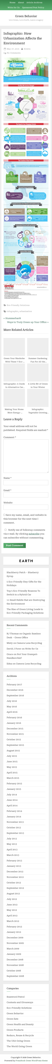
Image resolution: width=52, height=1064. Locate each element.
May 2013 (12, 844)
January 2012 (14, 932)
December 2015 (15, 728)
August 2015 (13, 750)
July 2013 (12, 838)
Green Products (15, 1030)
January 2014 (14, 816)
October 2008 (14, 970)
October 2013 (14, 827)
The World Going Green (19, 1046)
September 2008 (15, 976)
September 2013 (15, 833)
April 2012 (12, 915)
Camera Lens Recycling (29, 643)
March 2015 (13, 778)
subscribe (34, 533)
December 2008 (15, 959)
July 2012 (12, 899)
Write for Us (14, 7)
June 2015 (12, 761)
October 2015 (14, 739)
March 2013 (13, 855)
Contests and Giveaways (20, 1002)
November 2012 (15, 877)
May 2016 (12, 706)
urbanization (25, 311)
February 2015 (14, 783)
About (21, 2)
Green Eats (12, 1019)
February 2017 (14, 684)
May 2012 (12, 910)
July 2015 (12, 756)
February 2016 (14, 717)
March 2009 (13, 948)
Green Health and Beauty (20, 1024)
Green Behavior (26, 16)
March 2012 (13, 921)
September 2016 (15, 695)
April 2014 (12, 805)
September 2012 (15, 888)
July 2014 (12, 794)
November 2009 (15, 943)
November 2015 (15, 734)
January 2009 (14, 954)
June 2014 (12, 800)
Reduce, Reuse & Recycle (20, 1035)
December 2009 (15, 937)
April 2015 (12, 772)
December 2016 (15, 690)
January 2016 (14, 723)
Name (7, 478)
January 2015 (14, 789)
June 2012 (12, 904)
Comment (9, 437)
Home (12, 2)
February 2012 (14, 926)
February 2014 (14, 811)
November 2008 (15, 965)
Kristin (27, 49)
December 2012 (15, 871)
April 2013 (12, 849)
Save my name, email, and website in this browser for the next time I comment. (25, 519)
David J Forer (14, 649)
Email (7, 490)
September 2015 (15, 745)
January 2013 (14, 866)
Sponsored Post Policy (33, 7)
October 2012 (14, 882)
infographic (12, 311)
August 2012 (13, 893)
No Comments (14, 53)
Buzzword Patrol (16, 997)
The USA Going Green (18, 1041)
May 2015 (12, 767)
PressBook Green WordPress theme (32, 1061)
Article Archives (34, 2)
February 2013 (14, 860)
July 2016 (12, 701)
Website (7, 502)
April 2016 (12, 712)
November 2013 (15, 822)
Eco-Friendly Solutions (18, 305)
